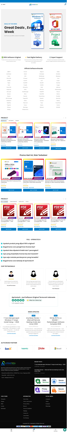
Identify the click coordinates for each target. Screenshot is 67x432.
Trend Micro (58, 102)
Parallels (58, 96)
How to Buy (25, 399)
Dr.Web (8, 80)
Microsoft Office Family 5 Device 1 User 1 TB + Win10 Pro (58, 140)
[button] (8, 148)
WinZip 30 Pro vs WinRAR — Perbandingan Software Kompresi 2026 (55, 321)
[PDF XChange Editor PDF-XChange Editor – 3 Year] (41, 211)
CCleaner (25, 78)
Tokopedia (3, 399)
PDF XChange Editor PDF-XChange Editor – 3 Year (40, 220)
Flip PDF (42, 82)
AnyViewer (8, 73)
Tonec (42, 102)
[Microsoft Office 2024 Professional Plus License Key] (11, 169)
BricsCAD (9, 78)
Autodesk (58, 73)
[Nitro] (58, 348)
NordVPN (42, 93)
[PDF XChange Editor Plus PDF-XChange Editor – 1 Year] (58, 211)
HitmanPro (25, 87)
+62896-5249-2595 (11, 375)
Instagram (48, 399)
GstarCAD (9, 87)
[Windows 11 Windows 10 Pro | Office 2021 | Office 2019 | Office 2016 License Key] (33, 169)
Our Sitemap (26, 417)
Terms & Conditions (27, 408)
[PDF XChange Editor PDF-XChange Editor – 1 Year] (8, 211)
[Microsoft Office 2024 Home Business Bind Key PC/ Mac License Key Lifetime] (55, 169)
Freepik (25, 85)
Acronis (25, 71)
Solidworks (9, 100)
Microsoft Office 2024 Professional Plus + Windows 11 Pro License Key (41, 140)
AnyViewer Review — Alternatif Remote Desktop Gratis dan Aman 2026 (33, 321)
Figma (9, 82)
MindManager (25, 91)
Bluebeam (58, 76)
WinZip (8, 109)
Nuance (9, 96)
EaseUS (25, 80)
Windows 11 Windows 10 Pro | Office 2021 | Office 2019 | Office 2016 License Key (33, 181)
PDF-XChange (9, 98)
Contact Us (25, 413)
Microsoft (9, 91)
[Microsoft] (41, 348)
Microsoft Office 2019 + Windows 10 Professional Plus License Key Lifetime (25, 140)
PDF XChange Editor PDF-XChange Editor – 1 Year (7, 220)
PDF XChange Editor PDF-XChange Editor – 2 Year (24, 220)
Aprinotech (32, 423)
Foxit (9, 85)
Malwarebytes (58, 89)
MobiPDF (42, 91)
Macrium (42, 89)
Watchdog (25, 107)
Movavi (58, 91)
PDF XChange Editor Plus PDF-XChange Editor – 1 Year (58, 220)
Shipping (25, 410)
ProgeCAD (25, 98)
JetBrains (58, 87)
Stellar (25, 100)
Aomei (25, 73)
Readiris (42, 98)
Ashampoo (41, 73)
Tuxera (25, 105)
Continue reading (11, 333)
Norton (58, 93)
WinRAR (58, 107)
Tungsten (9, 105)
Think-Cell (25, 102)
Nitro (25, 93)
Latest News (26, 415)
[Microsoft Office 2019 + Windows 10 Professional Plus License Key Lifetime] (25, 130)
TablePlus (9, 102)
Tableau (58, 100)
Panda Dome (41, 96)
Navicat (9, 93)
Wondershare (25, 109)
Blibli (2, 403)
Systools (42, 100)
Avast (9, 76)
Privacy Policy (26, 403)
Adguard (42, 71)
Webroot (42, 107)
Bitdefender (41, 76)
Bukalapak (3, 408)
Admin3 (14, 324)
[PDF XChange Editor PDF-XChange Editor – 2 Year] (25, 211)
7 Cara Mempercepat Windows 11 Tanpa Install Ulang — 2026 (11, 320)
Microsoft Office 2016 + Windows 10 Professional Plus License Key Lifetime (8, 140)
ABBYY (8, 71)
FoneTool (58, 82)
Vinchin (58, 105)
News (11, 315)
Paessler (25, 96)
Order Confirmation (27, 401)
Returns (25, 406)
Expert (58, 80)
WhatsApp (48, 406)
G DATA (41, 85)
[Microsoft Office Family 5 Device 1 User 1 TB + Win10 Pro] (58, 130)
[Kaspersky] (8, 348)
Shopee (2, 401)
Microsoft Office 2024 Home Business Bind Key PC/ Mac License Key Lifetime (54, 181)
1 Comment (42, 366)
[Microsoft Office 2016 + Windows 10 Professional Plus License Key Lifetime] (8, 130)
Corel (58, 78)
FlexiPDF (25, 82)
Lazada (2, 406)
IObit (42, 87)
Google (58, 85)
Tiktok (47, 401)
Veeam (41, 105)
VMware (9, 107)
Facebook (48, 403)
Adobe (58, 71)
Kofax (25, 89)
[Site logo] (33, 4)
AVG (25, 76)
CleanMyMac (42, 78)
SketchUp (58, 98)
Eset (42, 80)
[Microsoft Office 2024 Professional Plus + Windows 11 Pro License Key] (41, 130)
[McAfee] (25, 348)
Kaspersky (9, 89)
